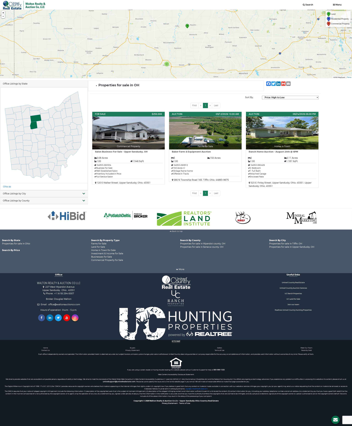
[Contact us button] (335, 420)
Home (45, 348)
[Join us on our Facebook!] (41, 317)
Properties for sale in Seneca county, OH (201, 246)
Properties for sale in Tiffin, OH (285, 243)
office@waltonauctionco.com (64, 304)
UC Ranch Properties (293, 293)
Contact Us (45, 350)
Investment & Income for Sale (107, 253)
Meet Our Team (306, 348)
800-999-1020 (219, 370)
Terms (349, 77)
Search (309, 4)
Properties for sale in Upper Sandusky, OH (291, 246)
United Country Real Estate (293, 282)
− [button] (3, 16)
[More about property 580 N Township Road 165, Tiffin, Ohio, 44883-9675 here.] (205, 147)
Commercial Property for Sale (107, 260)
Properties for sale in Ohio (16, 243)
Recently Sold (306, 350)
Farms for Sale (98, 243)
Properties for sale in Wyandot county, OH (202, 243)
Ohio (7, 186)
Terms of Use (219, 350)
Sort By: (249, 97)
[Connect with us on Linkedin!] (49, 317)
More (181, 269)
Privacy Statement (132, 350)
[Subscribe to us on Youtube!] (66, 317)
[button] (44, 193)
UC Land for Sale (293, 299)
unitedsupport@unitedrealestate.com (119, 382)
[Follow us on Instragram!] (75, 317)
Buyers (132, 348)
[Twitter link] (58, 317)
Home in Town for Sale (103, 250)
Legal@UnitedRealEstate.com (196, 389)
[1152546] (187, 26)
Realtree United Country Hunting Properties (293, 310)
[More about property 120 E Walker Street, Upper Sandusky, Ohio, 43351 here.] (128, 148)
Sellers (219, 348)
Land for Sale (98, 246)
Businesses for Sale (101, 256)
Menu (338, 4)
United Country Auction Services (293, 288)
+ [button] (3, 12)
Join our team (293, 304)
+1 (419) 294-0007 (64, 293)
